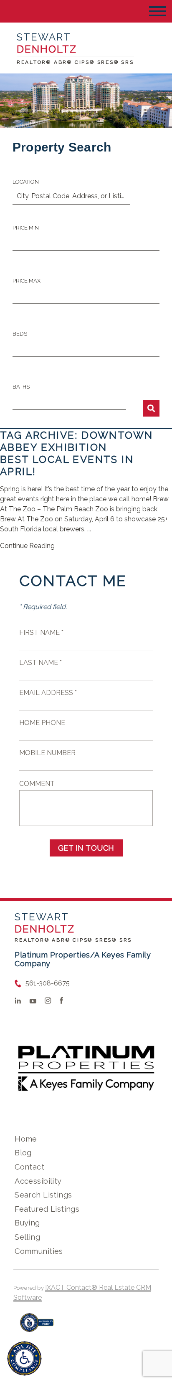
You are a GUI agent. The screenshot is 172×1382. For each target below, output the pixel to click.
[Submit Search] (151, 408)
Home (26, 1138)
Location (26, 182)
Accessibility (38, 1181)
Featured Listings (47, 1209)
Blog (23, 1152)
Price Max (26, 281)
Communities (39, 1251)
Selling (27, 1237)
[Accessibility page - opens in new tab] (37, 1327)
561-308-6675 (47, 983)
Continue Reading (27, 546)
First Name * (41, 633)
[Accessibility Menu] (24, 1358)
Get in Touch (86, 848)
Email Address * (48, 693)
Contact (29, 1166)
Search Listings (43, 1194)
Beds (20, 334)
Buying (27, 1222)
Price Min (26, 228)
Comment (37, 784)
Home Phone (42, 723)
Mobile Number (47, 753)
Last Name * (40, 663)
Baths (21, 387)
